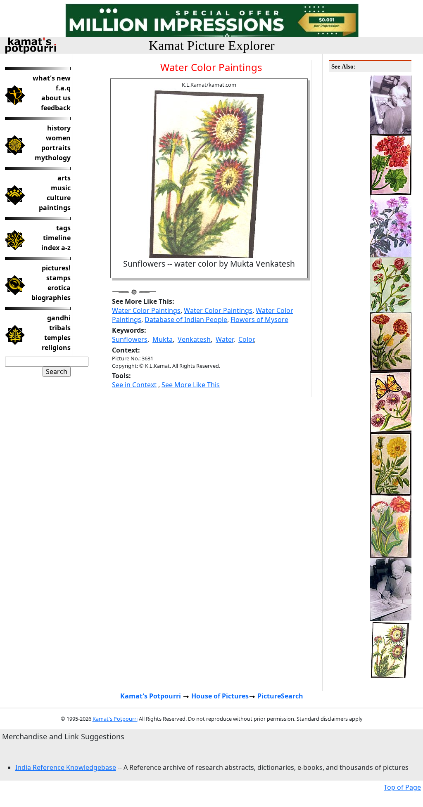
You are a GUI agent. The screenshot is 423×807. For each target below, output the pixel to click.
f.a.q (63, 87)
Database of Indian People (186, 319)
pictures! (56, 267)
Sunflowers (129, 339)
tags (63, 227)
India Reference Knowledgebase (65, 767)
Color (246, 339)
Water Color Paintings (146, 310)
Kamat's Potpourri (150, 696)
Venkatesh (194, 339)
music (61, 187)
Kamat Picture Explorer (212, 45)
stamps (58, 277)
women (58, 137)
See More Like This (191, 384)
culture (59, 197)
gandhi (59, 317)
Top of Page (402, 787)
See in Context (134, 384)
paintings (55, 207)
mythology (53, 157)
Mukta (162, 339)
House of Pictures (220, 696)
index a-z (56, 247)
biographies (51, 297)
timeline (57, 237)
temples (57, 337)
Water (224, 339)
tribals (60, 327)
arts (64, 177)
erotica (59, 287)
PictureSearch (280, 696)
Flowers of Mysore (259, 319)
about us (56, 97)
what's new (52, 78)
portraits (56, 147)
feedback (56, 107)
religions (56, 347)
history (59, 128)
